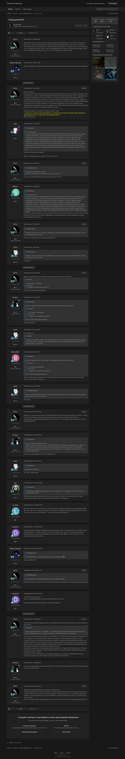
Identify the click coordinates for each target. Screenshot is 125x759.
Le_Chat (15, 505)
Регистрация (112, 3)
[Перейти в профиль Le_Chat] (15, 511)
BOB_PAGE (15, 352)
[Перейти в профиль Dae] (15, 130)
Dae (15, 124)
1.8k (16, 77)
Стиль (62, 753)
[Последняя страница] (25, 33)
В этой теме (109, 9)
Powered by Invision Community (62, 756)
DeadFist (15, 527)
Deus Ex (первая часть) (30, 26)
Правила (17, 9)
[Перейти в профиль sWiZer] (15, 192)
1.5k (16, 138)
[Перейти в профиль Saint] (15, 253)
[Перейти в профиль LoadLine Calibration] (107, 31)
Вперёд (21, 33)
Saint (15, 247)
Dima (19, 24)
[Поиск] (116, 9)
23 (16, 541)
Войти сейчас (66, 732)
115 (16, 201)
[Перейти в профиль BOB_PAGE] (15, 358)
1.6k (16, 497)
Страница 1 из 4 (33, 33)
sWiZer (15, 186)
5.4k (16, 312)
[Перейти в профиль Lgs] (15, 489)
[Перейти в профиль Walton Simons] (15, 69)
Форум (10, 9)
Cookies (68, 753)
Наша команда (27, 9)
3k (16, 54)
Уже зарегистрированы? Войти (95, 3)
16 (16, 367)
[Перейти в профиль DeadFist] (15, 533)
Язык (55, 753)
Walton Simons (15, 63)
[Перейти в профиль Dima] (10, 25)
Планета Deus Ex (14, 3)
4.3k (16, 262)
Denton (15, 297)
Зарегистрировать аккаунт (29, 732)
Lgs (15, 483)
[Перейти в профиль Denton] (15, 303)
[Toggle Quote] (26, 128)
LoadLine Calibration (115, 30)
